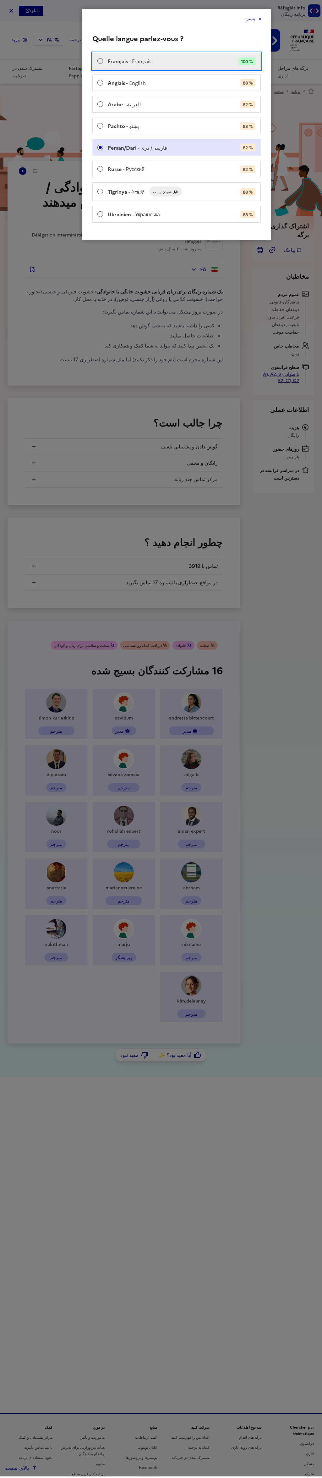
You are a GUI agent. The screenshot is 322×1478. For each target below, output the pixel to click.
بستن (250, 18)
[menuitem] (176, 61)
